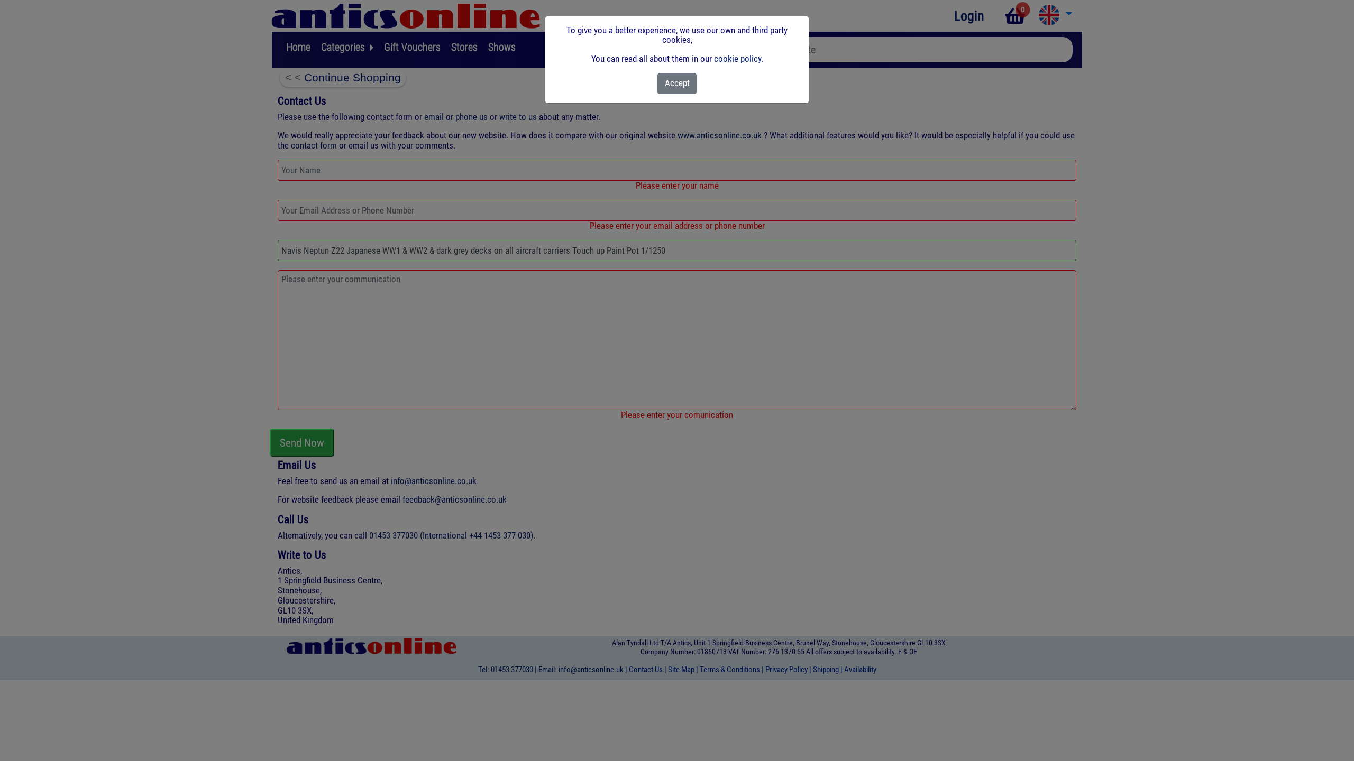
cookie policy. (738, 58)
